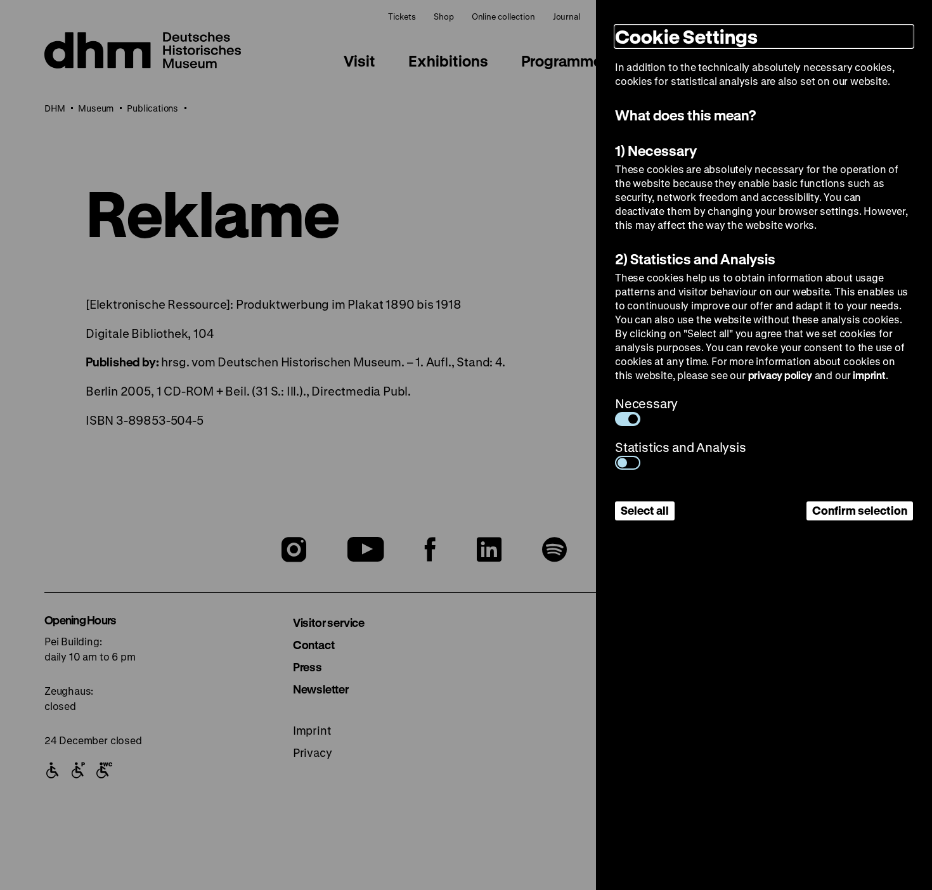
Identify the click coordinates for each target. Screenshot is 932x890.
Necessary (646, 403)
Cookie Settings (686, 36)
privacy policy (780, 375)
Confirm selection (859, 510)
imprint (869, 375)
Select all (645, 510)
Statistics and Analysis (680, 447)
